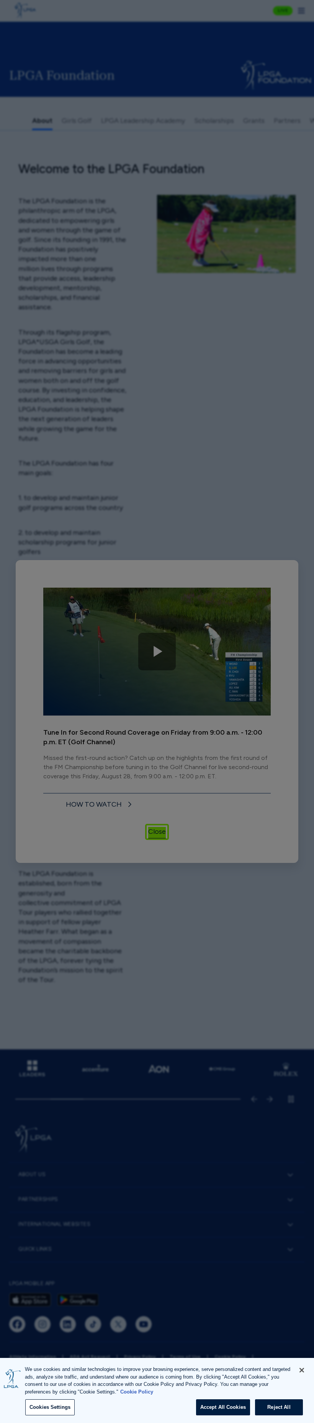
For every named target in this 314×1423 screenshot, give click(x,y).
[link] (100, 804)
